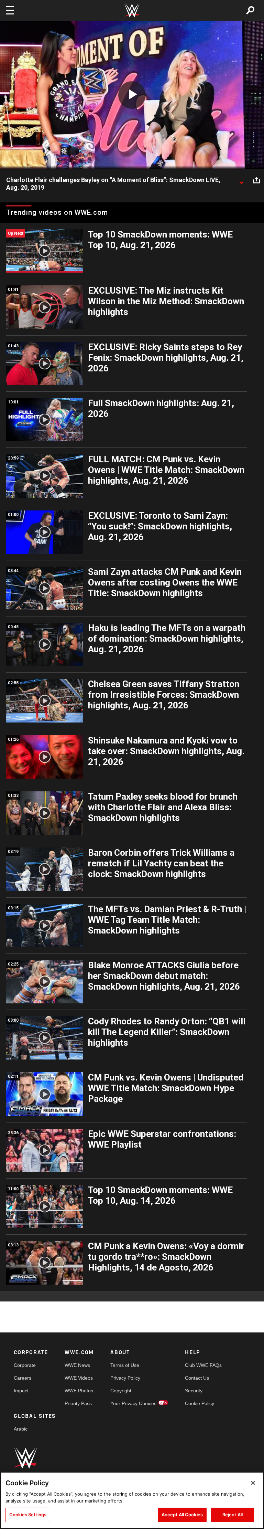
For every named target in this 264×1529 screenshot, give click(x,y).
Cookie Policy (199, 1403)
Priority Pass (78, 1403)
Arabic (21, 1429)
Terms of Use (124, 1365)
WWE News (77, 1365)
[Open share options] (256, 180)
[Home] (132, 10)
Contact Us (197, 1378)
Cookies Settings (27, 1514)
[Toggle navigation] (10, 10)
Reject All (232, 1514)
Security (193, 1390)
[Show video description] (241, 180)
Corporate (25, 1365)
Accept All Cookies (182, 1514)
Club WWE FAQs (203, 1365)
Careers (22, 1378)
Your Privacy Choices (133, 1403)
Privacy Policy (125, 1378)
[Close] (253, 1482)
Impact (21, 1390)
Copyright (120, 1390)
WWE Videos (79, 1378)
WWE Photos (79, 1390)
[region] (132, 1500)
